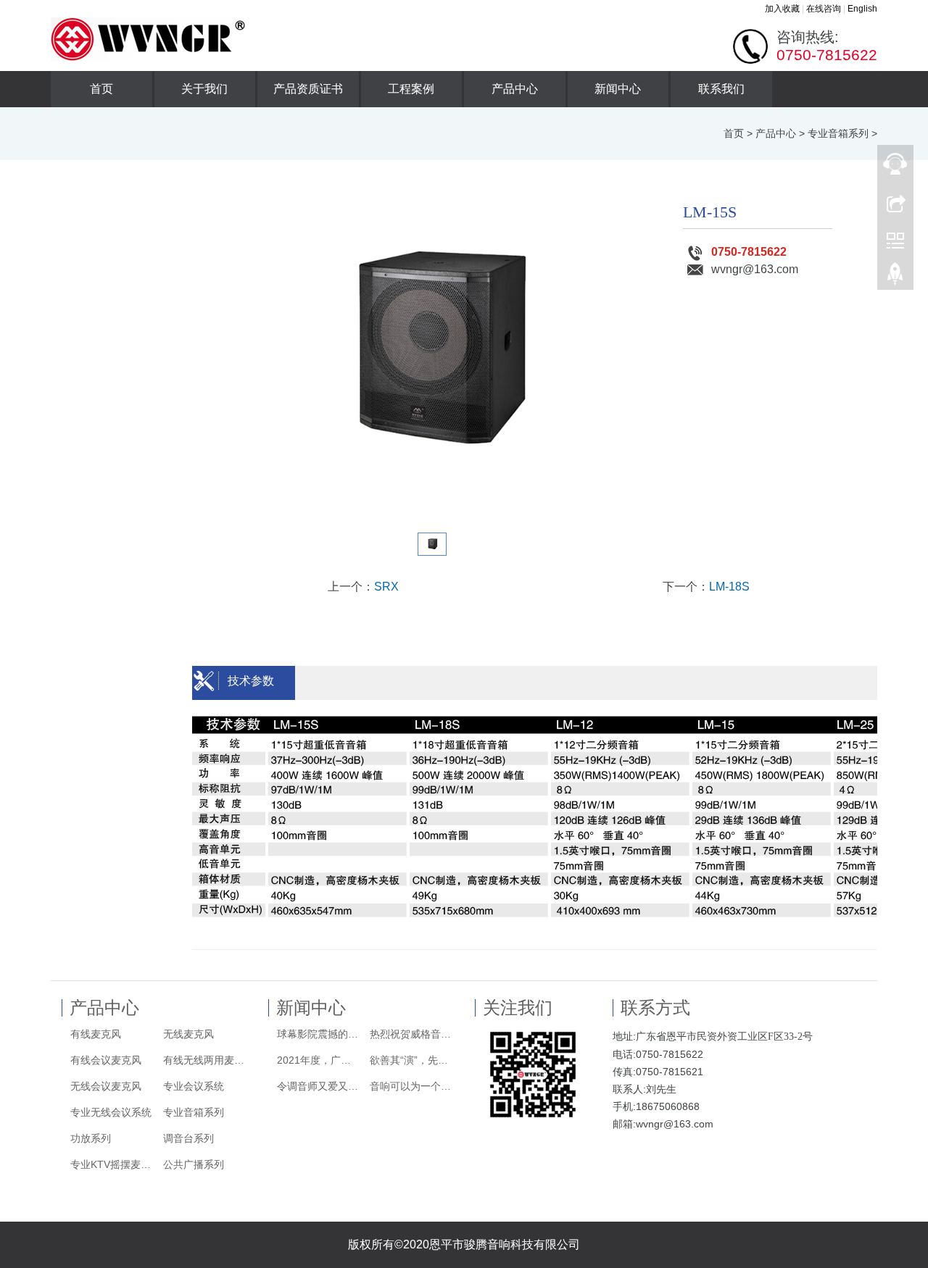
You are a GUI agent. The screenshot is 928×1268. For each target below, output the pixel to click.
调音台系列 (188, 1138)
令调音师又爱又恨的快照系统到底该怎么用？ (319, 1086)
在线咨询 (823, 9)
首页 (101, 89)
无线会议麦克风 (105, 1086)
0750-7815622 (749, 252)
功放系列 (90, 1138)
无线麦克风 (188, 1034)
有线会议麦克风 (105, 1060)
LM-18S (729, 586)
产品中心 (515, 89)
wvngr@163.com (754, 269)
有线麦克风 (95, 1034)
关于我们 (204, 89)
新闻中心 (617, 89)
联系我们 (721, 89)
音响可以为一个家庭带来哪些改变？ (412, 1086)
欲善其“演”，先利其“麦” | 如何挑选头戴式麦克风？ (412, 1060)
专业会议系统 (193, 1086)
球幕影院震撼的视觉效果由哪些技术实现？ (319, 1034)
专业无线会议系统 (111, 1112)
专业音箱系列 (838, 133)
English (862, 9)
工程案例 (411, 89)
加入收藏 (782, 9)
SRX (386, 586)
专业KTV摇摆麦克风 (112, 1164)
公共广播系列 (193, 1164)
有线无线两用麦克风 (205, 1060)
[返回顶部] (895, 277)
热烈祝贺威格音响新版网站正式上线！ (412, 1034)
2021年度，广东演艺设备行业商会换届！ (319, 1060)
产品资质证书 (308, 89)
